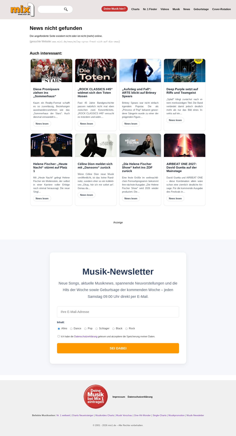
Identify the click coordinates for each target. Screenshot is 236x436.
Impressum (119, 396)
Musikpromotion (176, 415)
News (186, 9)
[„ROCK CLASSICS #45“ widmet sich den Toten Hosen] (96, 70)
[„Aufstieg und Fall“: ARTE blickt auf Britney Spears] (140, 70)
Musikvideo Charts (105, 415)
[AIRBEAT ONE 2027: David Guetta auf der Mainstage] (184, 145)
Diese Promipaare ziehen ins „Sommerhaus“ (46, 92)
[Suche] (66, 9)
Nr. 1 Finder (150, 9)
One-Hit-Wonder (142, 415)
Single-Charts (160, 415)
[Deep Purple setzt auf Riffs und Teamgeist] (184, 70)
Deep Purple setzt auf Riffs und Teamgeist (182, 90)
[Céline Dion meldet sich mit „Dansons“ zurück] (96, 145)
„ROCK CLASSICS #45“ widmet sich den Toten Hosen (95, 92)
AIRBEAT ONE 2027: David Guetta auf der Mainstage (181, 167)
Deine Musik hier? (115, 8)
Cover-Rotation (221, 9)
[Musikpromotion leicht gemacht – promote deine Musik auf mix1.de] (96, 397)
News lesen (42, 123)
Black (119, 328)
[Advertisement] (118, 231)
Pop (90, 328)
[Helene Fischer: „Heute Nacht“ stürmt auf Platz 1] (51, 145)
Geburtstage (201, 9)
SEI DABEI (118, 348)
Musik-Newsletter (195, 415)
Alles (64, 328)
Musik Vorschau (124, 415)
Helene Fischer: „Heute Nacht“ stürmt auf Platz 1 (50, 167)
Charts (135, 9)
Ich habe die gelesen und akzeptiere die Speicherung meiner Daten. (107, 336)
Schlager (104, 328)
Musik (176, 9)
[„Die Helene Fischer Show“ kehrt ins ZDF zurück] (140, 145)
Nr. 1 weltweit (64, 415)
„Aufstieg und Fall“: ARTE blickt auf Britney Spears (139, 92)
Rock (132, 328)
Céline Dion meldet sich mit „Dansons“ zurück (95, 165)
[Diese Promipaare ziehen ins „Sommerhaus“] (51, 70)
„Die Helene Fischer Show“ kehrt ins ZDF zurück (137, 167)
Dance (77, 328)
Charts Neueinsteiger (83, 415)
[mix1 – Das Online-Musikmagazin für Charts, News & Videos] (21, 7)
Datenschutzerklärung (86, 336)
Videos (165, 9)
